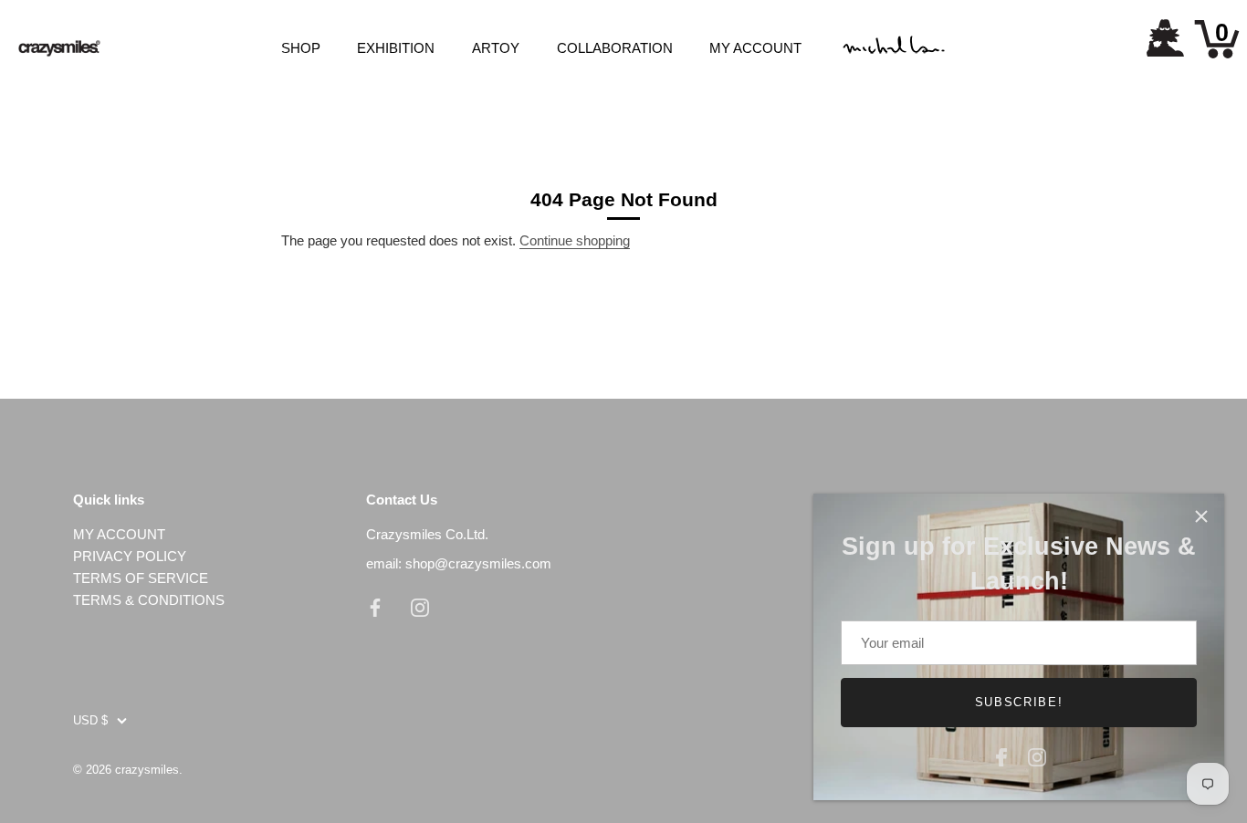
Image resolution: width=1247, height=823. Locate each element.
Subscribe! (1019, 702)
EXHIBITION (396, 48)
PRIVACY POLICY (129, 556)
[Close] (1201, 516)
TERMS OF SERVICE (140, 578)
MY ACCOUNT (755, 48)
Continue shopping (574, 240)
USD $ (90, 720)
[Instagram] (1037, 755)
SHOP (300, 48)
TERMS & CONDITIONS (149, 600)
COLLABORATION (615, 48)
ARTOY (495, 48)
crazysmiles (147, 769)
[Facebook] (1001, 755)
